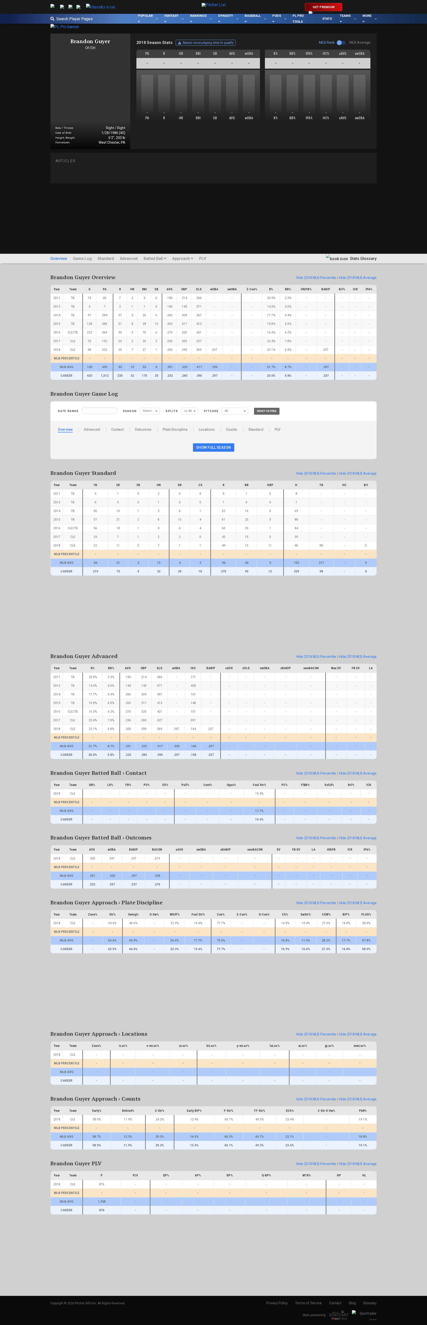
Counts (231, 429)
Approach (181, 258)
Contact (117, 429)
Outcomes (143, 429)
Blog (352, 1303)
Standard (106, 258)
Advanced (129, 258)
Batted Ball (154, 258)
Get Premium (324, 7)
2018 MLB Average (358, 278)
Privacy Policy (277, 1303)
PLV (202, 258)
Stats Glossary (363, 258)
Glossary (370, 1303)
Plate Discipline (175, 429)
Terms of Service (308, 1303)
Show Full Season (213, 447)
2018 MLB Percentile (316, 278)
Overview (58, 258)
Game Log (82, 258)
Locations (207, 429)
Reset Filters (267, 411)
